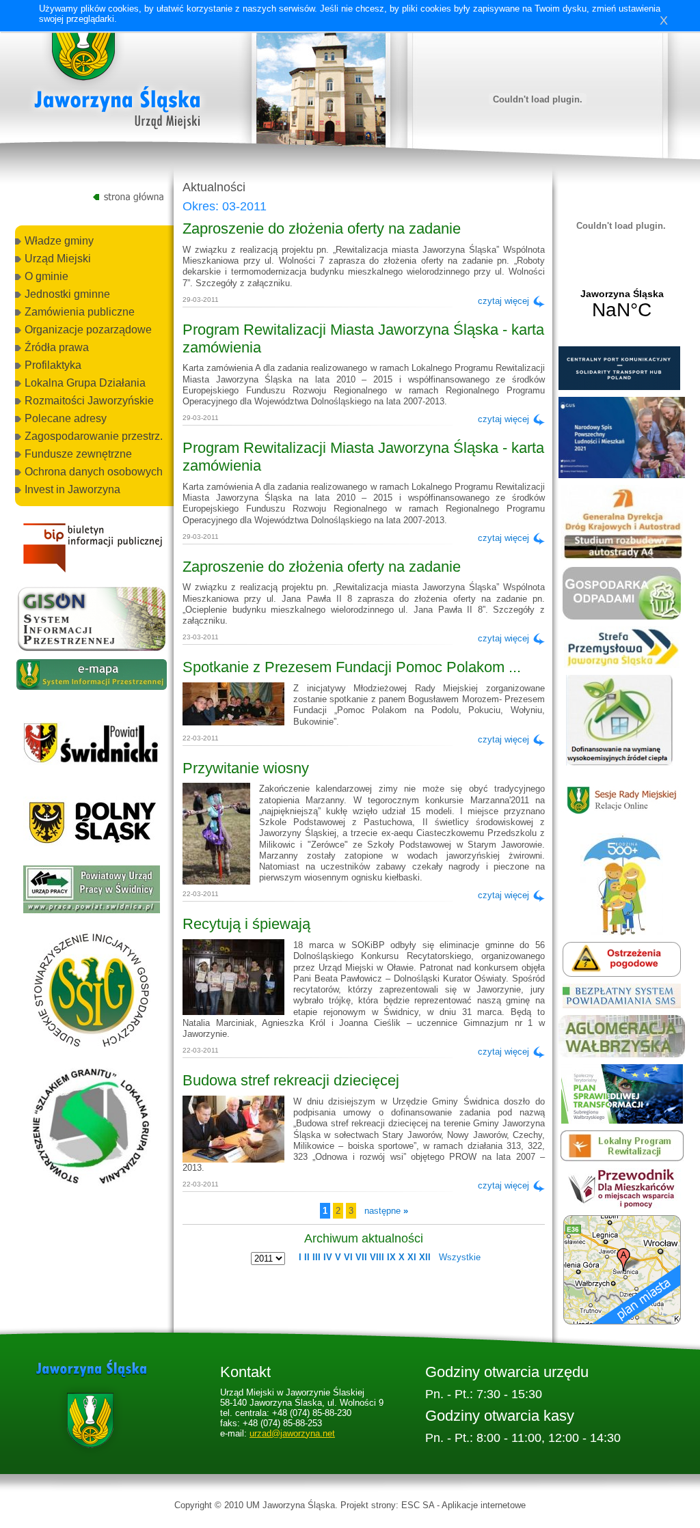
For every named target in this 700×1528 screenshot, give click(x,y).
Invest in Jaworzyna (72, 489)
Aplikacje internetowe (484, 1505)
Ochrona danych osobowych (94, 471)
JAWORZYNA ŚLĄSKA (621, 304)
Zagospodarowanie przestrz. (94, 436)
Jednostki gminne (67, 294)
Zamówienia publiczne (80, 312)
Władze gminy (59, 241)
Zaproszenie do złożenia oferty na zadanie (322, 228)
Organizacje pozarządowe (88, 329)
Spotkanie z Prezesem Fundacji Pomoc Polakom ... (352, 667)
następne (386, 1211)
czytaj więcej (503, 301)
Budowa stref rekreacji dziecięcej (291, 1080)
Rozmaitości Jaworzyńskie (89, 400)
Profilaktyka (53, 365)
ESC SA (417, 1505)
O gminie (46, 276)
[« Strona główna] (117, 74)
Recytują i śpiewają (246, 923)
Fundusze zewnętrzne (78, 454)
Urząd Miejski (58, 258)
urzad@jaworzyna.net (292, 1433)
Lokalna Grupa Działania (85, 383)
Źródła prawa (57, 347)
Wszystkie (460, 1257)
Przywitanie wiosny (246, 768)
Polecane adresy (66, 418)
